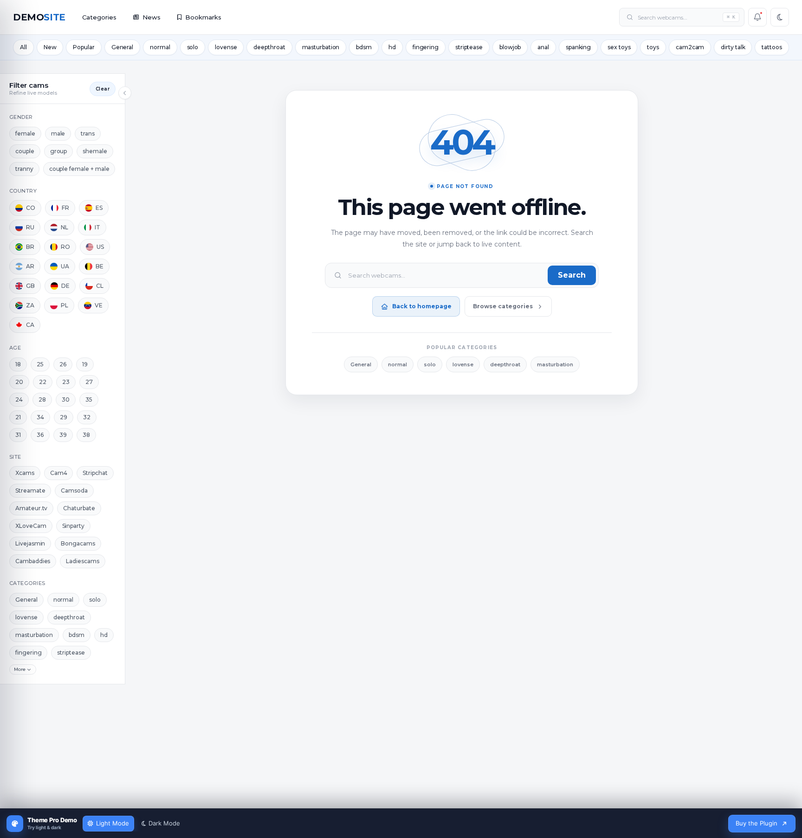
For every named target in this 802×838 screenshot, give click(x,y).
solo (193, 47)
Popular (83, 47)
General (122, 47)
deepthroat (269, 47)
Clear (103, 89)
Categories (99, 17)
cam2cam (690, 47)
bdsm (364, 47)
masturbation (321, 47)
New (50, 47)
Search (572, 275)
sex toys (619, 47)
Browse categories (503, 306)
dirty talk (733, 47)
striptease (469, 47)
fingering (426, 47)
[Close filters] (124, 92)
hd (392, 47)
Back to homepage (422, 306)
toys (653, 47)
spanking (578, 47)
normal (160, 47)
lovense (226, 47)
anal (543, 47)
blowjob (510, 47)
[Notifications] (757, 17)
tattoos (772, 47)
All (23, 47)
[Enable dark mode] (779, 17)
